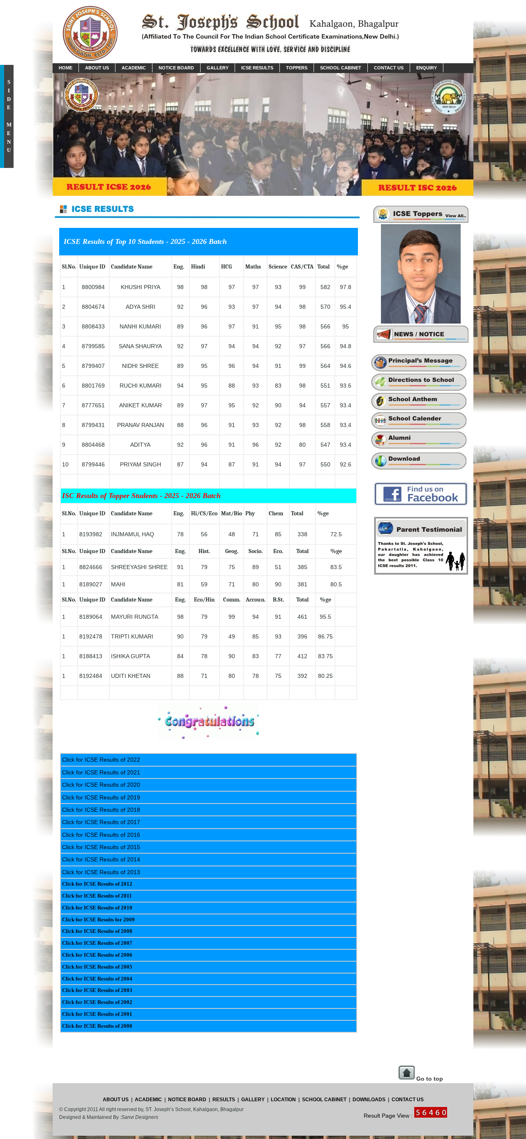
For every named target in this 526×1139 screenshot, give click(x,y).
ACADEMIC (148, 1099)
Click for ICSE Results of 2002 (97, 1002)
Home (65, 67)
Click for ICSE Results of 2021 (101, 772)
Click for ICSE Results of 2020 (101, 784)
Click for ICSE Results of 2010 (97, 908)
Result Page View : (389, 1115)
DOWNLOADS (370, 1099)
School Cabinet (340, 67)
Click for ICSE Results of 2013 (101, 872)
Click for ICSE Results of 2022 (101, 759)
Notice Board (176, 67)
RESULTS (223, 1099)
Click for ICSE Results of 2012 (97, 884)
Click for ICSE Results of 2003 (97, 990)
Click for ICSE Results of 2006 (97, 955)
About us (97, 67)
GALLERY (253, 1099)
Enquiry (426, 67)
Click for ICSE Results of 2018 (101, 809)
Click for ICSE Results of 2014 (101, 859)
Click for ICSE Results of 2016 (101, 834)
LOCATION (283, 1099)
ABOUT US (116, 1099)
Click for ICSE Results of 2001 (97, 1014)
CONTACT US (408, 1099)
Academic (134, 67)
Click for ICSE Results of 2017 (101, 822)
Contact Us (389, 67)
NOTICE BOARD (187, 1099)
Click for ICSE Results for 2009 (98, 919)
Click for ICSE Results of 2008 (97, 931)
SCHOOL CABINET (323, 1099)
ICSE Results (257, 67)
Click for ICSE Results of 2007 (97, 943)
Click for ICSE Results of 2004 (97, 979)
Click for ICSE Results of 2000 (97, 1026)
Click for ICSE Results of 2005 (97, 967)
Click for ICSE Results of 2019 (101, 797)
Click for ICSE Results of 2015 (101, 847)
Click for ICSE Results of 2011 (97, 896)
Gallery (217, 67)
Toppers (296, 67)
